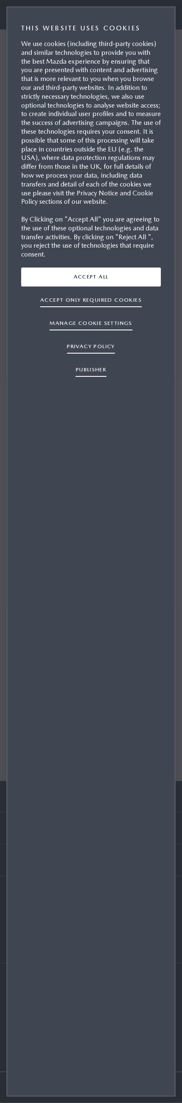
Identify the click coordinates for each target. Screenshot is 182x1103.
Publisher (91, 369)
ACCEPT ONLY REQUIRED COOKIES (91, 300)
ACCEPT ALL (91, 276)
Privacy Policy (91, 346)
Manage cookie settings (91, 323)
